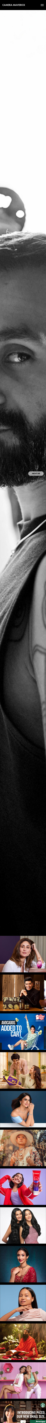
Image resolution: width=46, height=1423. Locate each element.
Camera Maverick (13, 5)
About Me (36, 474)
